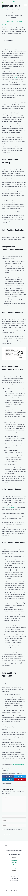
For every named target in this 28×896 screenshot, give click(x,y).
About (14, 866)
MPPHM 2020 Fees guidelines (11, 507)
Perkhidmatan (14, 862)
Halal (7, 770)
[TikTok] (17, 854)
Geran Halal (14, 860)
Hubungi (14, 868)
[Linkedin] (13, 854)
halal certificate (8, 768)
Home (3, 24)
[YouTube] (11, 854)
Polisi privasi (15, 880)
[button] (8, 776)
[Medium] (19, 854)
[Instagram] (15, 854)
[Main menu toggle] (25, 5)
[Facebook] (9, 854)
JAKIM (15, 77)
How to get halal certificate (18, 764)
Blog (6, 24)
